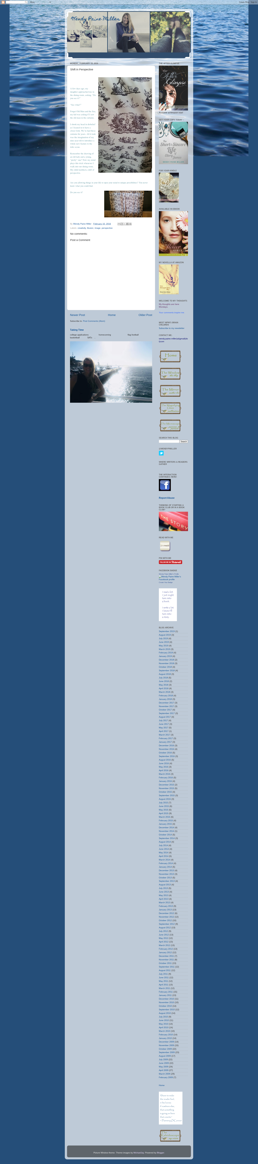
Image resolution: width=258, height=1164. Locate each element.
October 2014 (165, 835)
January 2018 (165, 699)
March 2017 (164, 735)
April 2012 (163, 942)
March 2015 (164, 817)
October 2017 (165, 710)
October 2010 (165, 1006)
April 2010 (163, 1027)
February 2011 (166, 992)
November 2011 (166, 960)
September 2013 (167, 881)
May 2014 (163, 852)
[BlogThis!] (121, 223)
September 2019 (167, 631)
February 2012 (166, 949)
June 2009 (164, 1063)
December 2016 (166, 745)
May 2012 (163, 938)
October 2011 (165, 963)
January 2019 (165, 656)
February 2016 (166, 777)
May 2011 (163, 981)
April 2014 (163, 856)
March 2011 (164, 988)
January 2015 (165, 824)
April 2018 (163, 688)
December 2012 (166, 913)
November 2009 (166, 1045)
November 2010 (166, 1002)
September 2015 (167, 795)
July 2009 (163, 1059)
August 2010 (165, 1013)
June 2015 (164, 806)
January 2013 (165, 910)
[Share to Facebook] (127, 223)
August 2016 (165, 760)
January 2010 (165, 1038)
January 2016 (165, 781)
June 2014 (164, 849)
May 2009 (163, 1067)
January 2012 (165, 952)
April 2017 (163, 731)
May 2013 (163, 895)
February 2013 (166, 906)
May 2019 (163, 646)
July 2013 (163, 888)
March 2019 (164, 649)
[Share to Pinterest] (130, 223)
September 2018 (167, 670)
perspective (107, 228)
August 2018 (165, 674)
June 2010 (164, 1020)
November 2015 (166, 788)
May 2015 (163, 810)
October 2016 (165, 753)
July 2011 (163, 974)
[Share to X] (124, 223)
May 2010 (163, 1024)
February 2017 (166, 738)
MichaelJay (138, 1153)
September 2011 (167, 967)
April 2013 (163, 899)
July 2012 (163, 931)
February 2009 (166, 1077)
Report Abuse (167, 498)
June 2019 (164, 642)
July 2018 (163, 678)
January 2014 (165, 867)
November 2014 (166, 831)
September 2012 (167, 924)
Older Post (145, 315)
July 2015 (163, 803)
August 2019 (165, 635)
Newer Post (77, 315)
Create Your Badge (166, 582)
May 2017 (163, 728)
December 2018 (166, 660)
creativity (82, 228)
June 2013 (164, 892)
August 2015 (165, 799)
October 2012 (165, 920)
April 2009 (163, 1070)
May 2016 (163, 767)
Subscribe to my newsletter (171, 328)
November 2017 (166, 706)
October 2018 (165, 667)
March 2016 (164, 774)
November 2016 (166, 749)
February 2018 (166, 695)
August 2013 (165, 885)
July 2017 (163, 720)
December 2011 (166, 956)
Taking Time (77, 330)
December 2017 (166, 703)
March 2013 (164, 902)
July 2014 (163, 845)
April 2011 (163, 985)
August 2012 (165, 927)
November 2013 (166, 874)
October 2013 (165, 878)
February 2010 (166, 1035)
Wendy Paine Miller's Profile (169, 574)
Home (112, 315)
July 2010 (163, 1017)
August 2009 (165, 1056)
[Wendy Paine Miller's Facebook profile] (173, 579)
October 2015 (165, 792)
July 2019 (163, 638)
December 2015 (166, 785)
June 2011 (164, 977)
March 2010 (164, 1031)
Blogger (160, 1153)
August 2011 (165, 970)
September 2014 (167, 838)
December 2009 (166, 1042)
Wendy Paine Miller (96, 19)
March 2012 (164, 945)
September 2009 (167, 1052)
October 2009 (165, 1049)
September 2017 (167, 713)
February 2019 (166, 653)
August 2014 (165, 842)
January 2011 (165, 995)
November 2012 (166, 917)
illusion (90, 228)
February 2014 (166, 863)
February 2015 (166, 820)
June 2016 (164, 763)
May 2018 (163, 685)
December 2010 (166, 999)
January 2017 (165, 742)
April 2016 (163, 770)
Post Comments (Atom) (94, 321)
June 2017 (164, 724)
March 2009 (164, 1074)
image (97, 228)
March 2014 (164, 860)
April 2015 (163, 813)
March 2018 (164, 692)
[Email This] (119, 223)
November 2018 (166, 663)
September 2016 (167, 756)
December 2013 (166, 870)
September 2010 (167, 1009)
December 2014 (166, 827)
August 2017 (165, 717)
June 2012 (164, 935)
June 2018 (164, 681)
